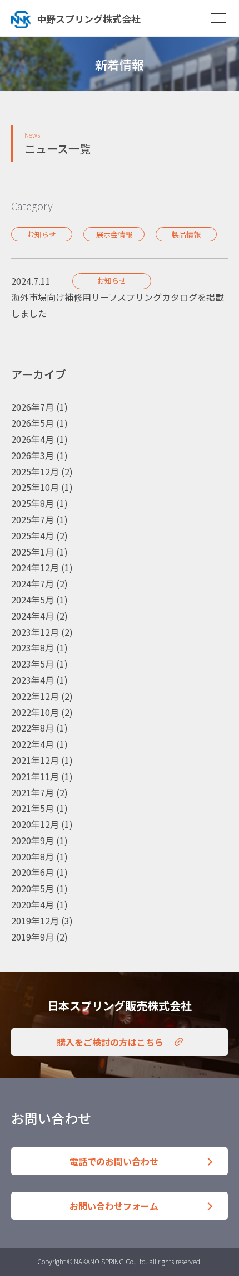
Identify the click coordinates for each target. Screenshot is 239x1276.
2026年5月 (32, 423)
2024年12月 (35, 567)
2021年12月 (35, 760)
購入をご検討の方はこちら (110, 1042)
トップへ (108, 18)
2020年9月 (32, 840)
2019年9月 (32, 936)
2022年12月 (35, 696)
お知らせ (41, 234)
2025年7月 (32, 519)
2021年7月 (32, 792)
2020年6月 (32, 872)
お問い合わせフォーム (113, 1205)
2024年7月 (32, 583)
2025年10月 (35, 487)
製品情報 (186, 234)
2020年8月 (32, 856)
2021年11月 (35, 776)
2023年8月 (32, 647)
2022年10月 (35, 712)
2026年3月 (32, 455)
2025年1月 (32, 551)
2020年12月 (35, 824)
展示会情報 (114, 234)
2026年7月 (32, 406)
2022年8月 (32, 727)
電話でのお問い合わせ (113, 1161)
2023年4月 (32, 679)
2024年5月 (32, 599)
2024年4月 (32, 615)
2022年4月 (32, 744)
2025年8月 (32, 503)
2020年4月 (32, 904)
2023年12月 (35, 632)
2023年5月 (32, 663)
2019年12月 (35, 920)
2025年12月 (35, 471)
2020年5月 (32, 888)
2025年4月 (32, 535)
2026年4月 (32, 439)
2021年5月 (32, 808)
